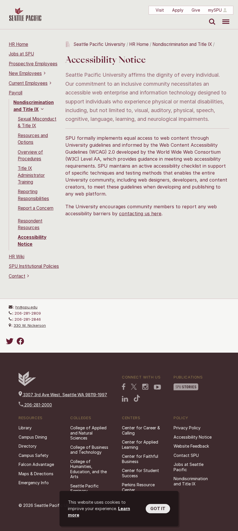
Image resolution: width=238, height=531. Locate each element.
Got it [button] (157, 508)
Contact (17, 276)
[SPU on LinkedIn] (125, 399)
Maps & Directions (36, 473)
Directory (28, 446)
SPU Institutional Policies (34, 266)
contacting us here (140, 213)
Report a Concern (35, 208)
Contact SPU (186, 455)
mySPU (215, 10)
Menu (223, 17)
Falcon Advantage (36, 464)
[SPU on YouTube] (157, 388)
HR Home (18, 44)
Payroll (15, 93)
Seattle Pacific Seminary (84, 488)
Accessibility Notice (193, 437)
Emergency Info (34, 482)
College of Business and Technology (89, 450)
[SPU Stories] (186, 387)
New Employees (25, 73)
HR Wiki (16, 256)
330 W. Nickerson (30, 325)
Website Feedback (191, 446)
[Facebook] (21, 341)
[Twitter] (10, 341)
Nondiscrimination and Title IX (182, 44)
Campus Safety (33, 455)
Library (25, 427)
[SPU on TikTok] (137, 399)
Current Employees (28, 83)
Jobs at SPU (21, 54)
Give (196, 10)
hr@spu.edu (26, 307)
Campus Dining (33, 437)
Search (211, 17)
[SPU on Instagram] (145, 387)
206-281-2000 (37, 404)
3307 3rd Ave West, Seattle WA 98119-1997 (64, 394)
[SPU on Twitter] (134, 387)
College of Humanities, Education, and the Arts (88, 469)
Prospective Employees (33, 64)
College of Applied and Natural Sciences (88, 432)
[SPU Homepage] (27, 384)
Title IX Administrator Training (31, 175)
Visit (160, 10)
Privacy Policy (187, 427)
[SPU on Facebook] (123, 387)
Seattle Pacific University (99, 44)
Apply (177, 10)
